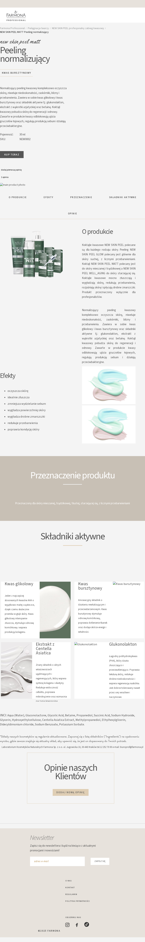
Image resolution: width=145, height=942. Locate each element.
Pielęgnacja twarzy (38, 28)
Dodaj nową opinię (70, 792)
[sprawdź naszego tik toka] (89, 926)
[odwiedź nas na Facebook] (80, 926)
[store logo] (18, 16)
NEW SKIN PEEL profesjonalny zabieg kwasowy (78, 28)
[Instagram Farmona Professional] (70, 926)
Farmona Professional (12, 28)
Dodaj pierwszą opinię (11, 169)
